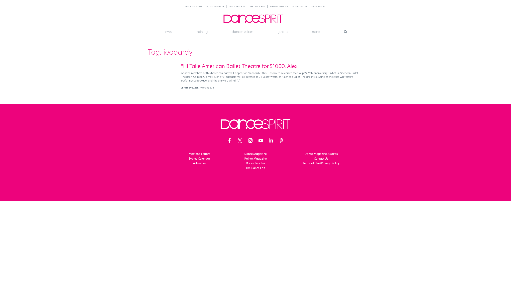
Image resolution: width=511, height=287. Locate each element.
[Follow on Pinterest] (281, 140)
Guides (282, 31)
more (316, 31)
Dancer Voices (242, 31)
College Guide (299, 6)
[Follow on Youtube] (260, 140)
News (167, 31)
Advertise (199, 163)
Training (202, 31)
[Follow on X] (240, 140)
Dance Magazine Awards (321, 154)
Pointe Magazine (215, 6)
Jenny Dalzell (189, 87)
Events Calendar (279, 6)
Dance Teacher (237, 6)
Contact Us (321, 159)
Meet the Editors (199, 154)
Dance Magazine (193, 6)
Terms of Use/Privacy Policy (321, 163)
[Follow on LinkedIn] (271, 140)
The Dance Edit (257, 6)
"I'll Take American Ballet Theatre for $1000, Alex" (240, 66)
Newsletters (318, 6)
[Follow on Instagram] (250, 140)
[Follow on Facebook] (229, 140)
